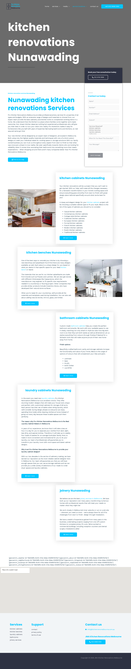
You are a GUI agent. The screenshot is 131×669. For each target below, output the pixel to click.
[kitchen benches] (103, 130)
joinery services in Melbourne (91, 498)
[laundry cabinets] (103, 132)
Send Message (95, 155)
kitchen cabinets (93, 202)
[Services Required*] (103, 126)
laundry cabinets (48, 398)
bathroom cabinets (78, 326)
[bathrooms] (103, 134)
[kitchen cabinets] (103, 128)
